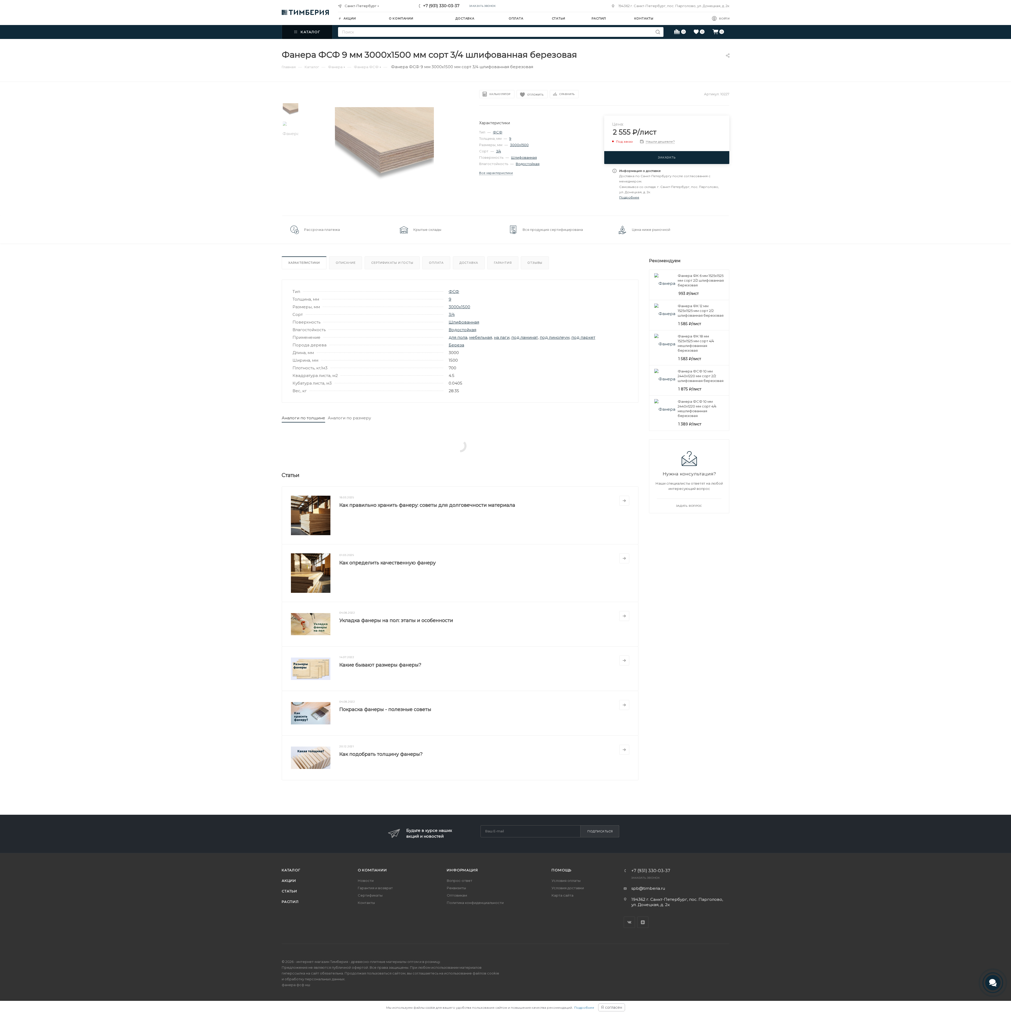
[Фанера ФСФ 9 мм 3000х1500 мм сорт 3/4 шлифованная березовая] (384, 156)
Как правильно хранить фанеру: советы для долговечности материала (427, 505)
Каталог (291, 870)
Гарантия (503, 263)
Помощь (562, 870)
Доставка (468, 263)
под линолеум (554, 337)
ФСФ (497, 132)
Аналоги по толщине (303, 417)
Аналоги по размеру (349, 417)
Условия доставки (568, 888)
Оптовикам (457, 895)
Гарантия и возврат (375, 888)
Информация (462, 870)
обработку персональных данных (315, 979)
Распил (290, 901)
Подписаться (600, 831)
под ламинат (524, 337)
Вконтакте (629, 922)
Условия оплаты (566, 880)
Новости (366, 880)
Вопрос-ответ (459, 880)
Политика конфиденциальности (475, 903)
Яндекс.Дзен (642, 922)
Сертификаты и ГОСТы (392, 263)
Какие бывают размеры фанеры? (380, 665)
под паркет (583, 337)
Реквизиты (456, 888)
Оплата (436, 263)
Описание (345, 263)
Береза (456, 344)
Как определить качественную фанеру (387, 563)
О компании (372, 870)
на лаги (501, 337)
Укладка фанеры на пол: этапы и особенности (396, 620)
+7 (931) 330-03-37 (441, 5)
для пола (458, 337)
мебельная (480, 337)
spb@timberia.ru (648, 888)
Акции (289, 880)
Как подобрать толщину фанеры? (381, 754)
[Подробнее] (624, 501)
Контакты (366, 903)
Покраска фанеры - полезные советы (385, 709)
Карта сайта (562, 895)
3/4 (498, 151)
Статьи (289, 891)
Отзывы (534, 263)
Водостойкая (527, 164)
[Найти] (657, 32)
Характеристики (304, 263)
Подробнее (584, 1008)
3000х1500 (519, 145)
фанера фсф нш (296, 985)
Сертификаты (370, 895)
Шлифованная (524, 157)
